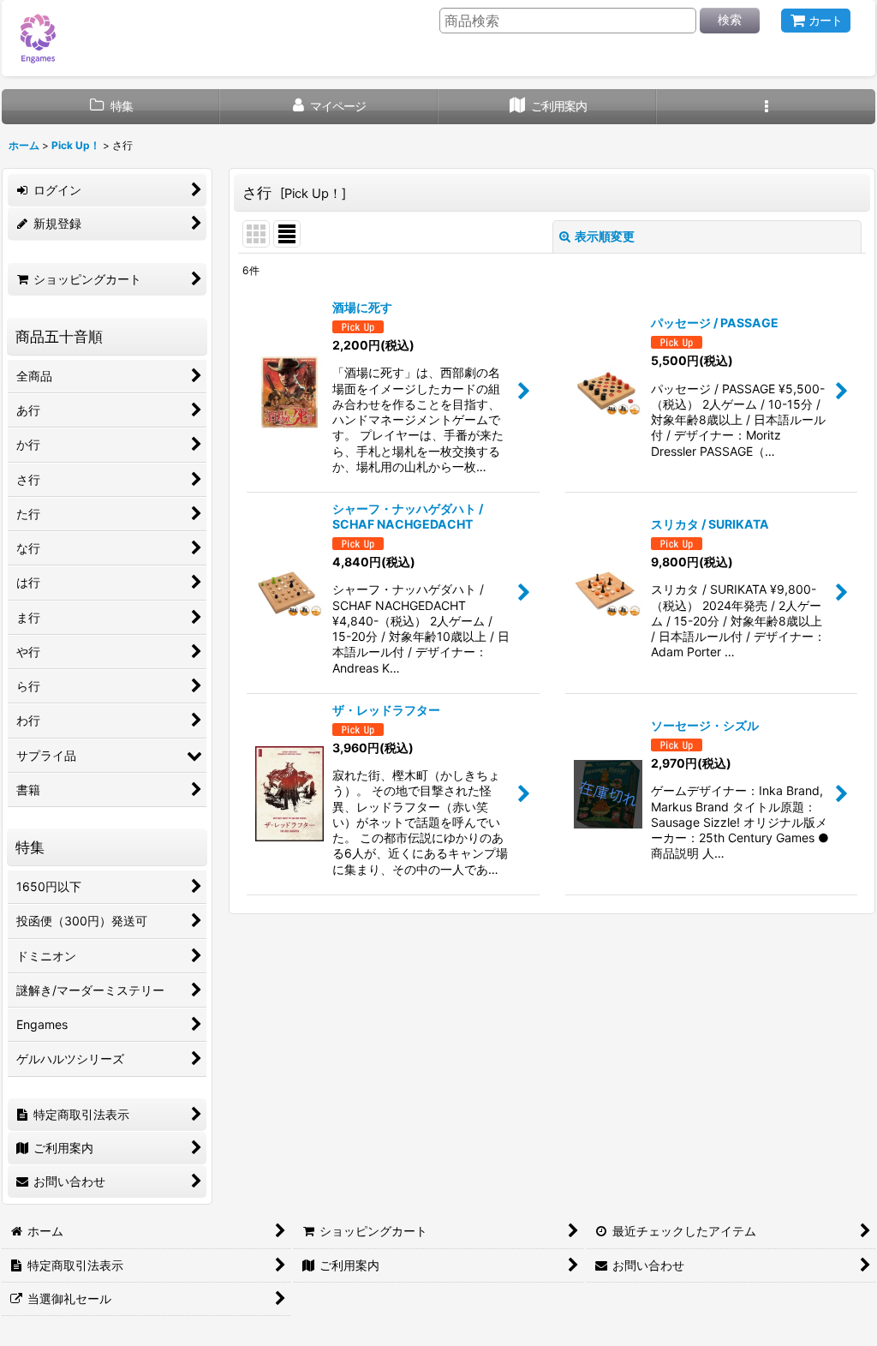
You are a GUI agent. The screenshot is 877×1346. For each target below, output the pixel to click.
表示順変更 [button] (605, 236)
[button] (766, 106)
